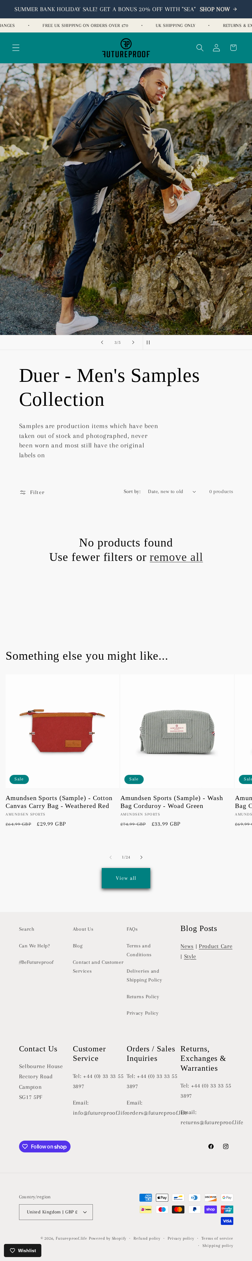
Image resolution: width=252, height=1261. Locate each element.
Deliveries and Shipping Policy (144, 975)
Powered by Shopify (108, 1238)
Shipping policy (217, 1245)
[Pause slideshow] (150, 342)
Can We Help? (34, 946)
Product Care (215, 946)
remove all (176, 557)
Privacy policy (181, 1238)
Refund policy (147, 1238)
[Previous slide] (102, 342)
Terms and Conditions (139, 950)
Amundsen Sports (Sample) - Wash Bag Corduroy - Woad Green (171, 802)
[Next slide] (133, 342)
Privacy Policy (143, 1013)
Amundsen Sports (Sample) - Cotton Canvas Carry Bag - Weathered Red (59, 802)
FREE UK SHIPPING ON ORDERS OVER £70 (77, 25)
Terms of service (217, 1238)
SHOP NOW (215, 9)
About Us (83, 929)
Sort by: (132, 491)
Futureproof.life (71, 1238)
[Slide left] (110, 857)
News (187, 946)
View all (126, 878)
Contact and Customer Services (98, 966)
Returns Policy (143, 997)
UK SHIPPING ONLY (168, 25)
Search (26, 929)
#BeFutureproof (36, 962)
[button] (16, 47)
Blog (78, 946)
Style (190, 956)
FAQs (132, 929)
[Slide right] (141, 857)
